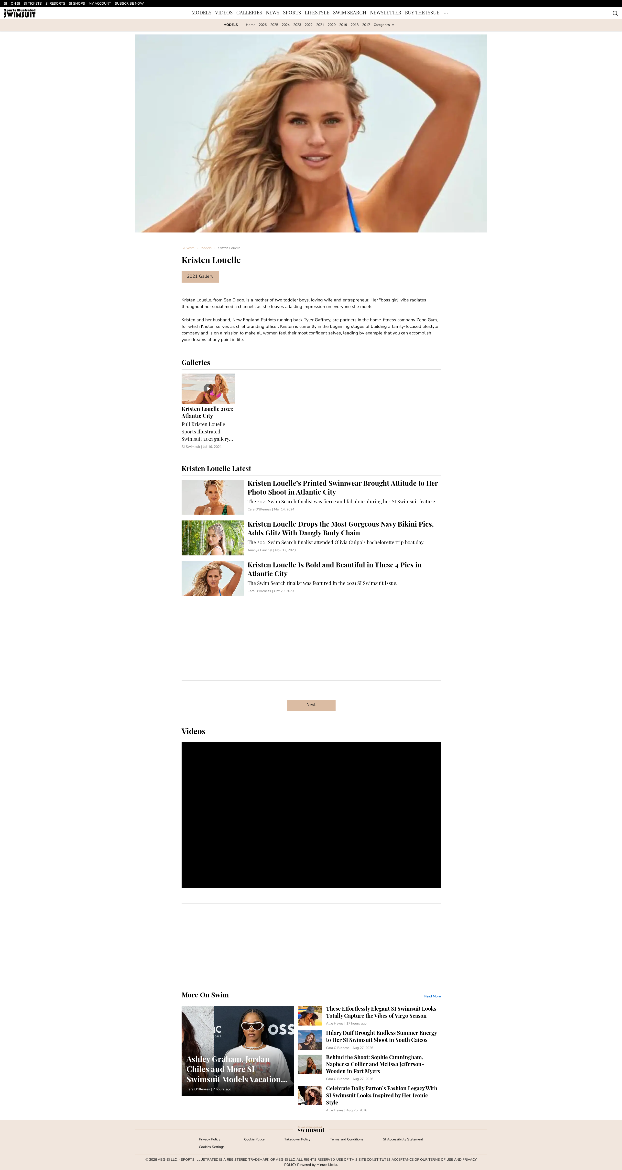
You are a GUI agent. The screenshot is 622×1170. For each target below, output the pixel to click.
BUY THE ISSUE (422, 13)
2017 (366, 25)
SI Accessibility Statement (403, 1139)
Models (206, 248)
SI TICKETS (33, 4)
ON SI (15, 4)
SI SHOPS (77, 4)
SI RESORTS (55, 4)
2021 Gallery (200, 277)
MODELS (201, 13)
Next (311, 705)
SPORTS (292, 13)
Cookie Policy (254, 1139)
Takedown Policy (297, 1139)
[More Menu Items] (445, 13)
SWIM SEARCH (349, 13)
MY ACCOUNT (100, 4)
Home (250, 25)
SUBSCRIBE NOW (129, 4)
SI (5, 4)
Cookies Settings (212, 1147)
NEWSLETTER (385, 13)
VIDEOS (224, 13)
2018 (355, 25)
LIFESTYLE (317, 13)
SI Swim (188, 248)
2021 (320, 25)
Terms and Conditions (346, 1139)
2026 (263, 25)
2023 (297, 25)
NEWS (272, 13)
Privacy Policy (209, 1139)
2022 (309, 25)
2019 (343, 25)
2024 (286, 25)
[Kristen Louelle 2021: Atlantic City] (208, 412)
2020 (332, 25)
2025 (274, 25)
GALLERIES (249, 13)
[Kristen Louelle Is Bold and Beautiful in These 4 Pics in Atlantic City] (311, 578)
